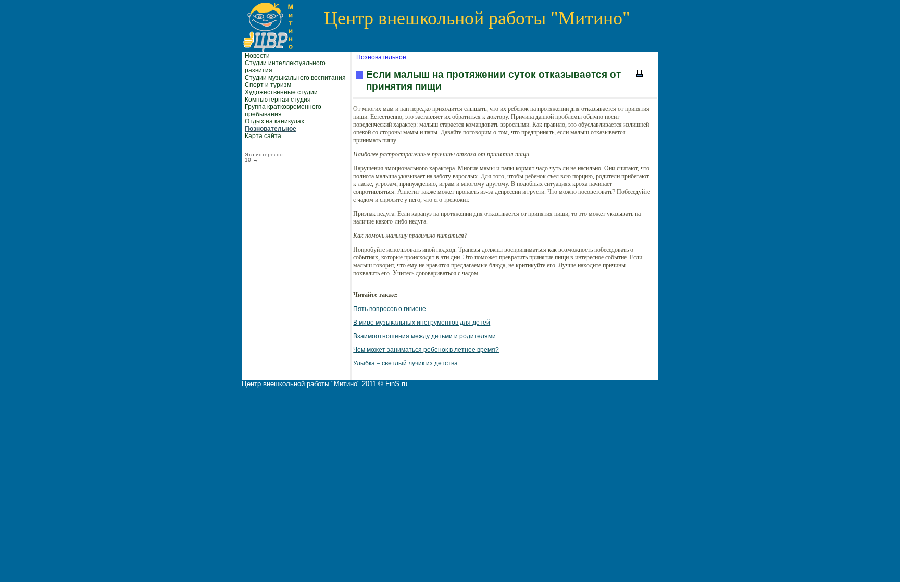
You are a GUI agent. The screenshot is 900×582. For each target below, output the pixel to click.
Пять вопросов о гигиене (389, 309)
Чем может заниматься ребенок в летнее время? (426, 349)
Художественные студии (281, 92)
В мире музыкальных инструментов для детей (421, 322)
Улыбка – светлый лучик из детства (405, 363)
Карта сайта (263, 136)
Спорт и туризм (268, 85)
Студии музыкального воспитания (295, 77)
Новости (257, 55)
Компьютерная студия (278, 99)
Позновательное (270, 128)
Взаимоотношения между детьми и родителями (424, 336)
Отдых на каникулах (274, 121)
